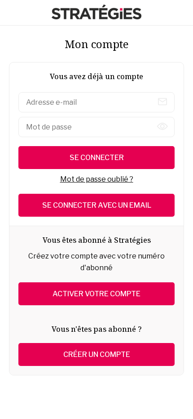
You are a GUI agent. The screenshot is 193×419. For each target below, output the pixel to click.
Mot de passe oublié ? (96, 179)
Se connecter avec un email (96, 205)
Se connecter (97, 157)
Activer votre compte (96, 294)
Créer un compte (96, 354)
